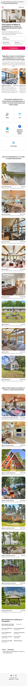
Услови (16, 679)
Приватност (11, 679)
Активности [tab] (19, 624)
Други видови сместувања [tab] (8, 624)
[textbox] (7, 44)
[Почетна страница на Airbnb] (3, 7)
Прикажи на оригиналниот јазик (10, 3)
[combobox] (13, 39)
